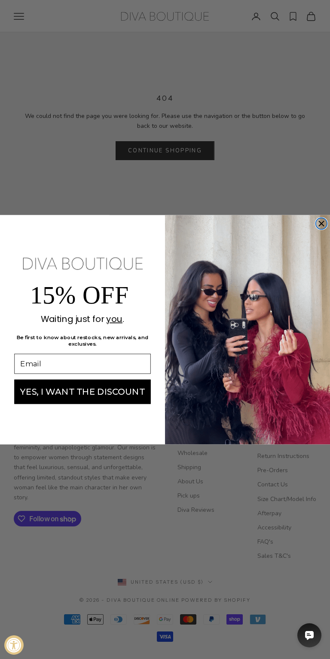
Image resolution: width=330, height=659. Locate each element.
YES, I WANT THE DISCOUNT (82, 391)
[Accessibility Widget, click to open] (14, 645)
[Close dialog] (321, 223)
